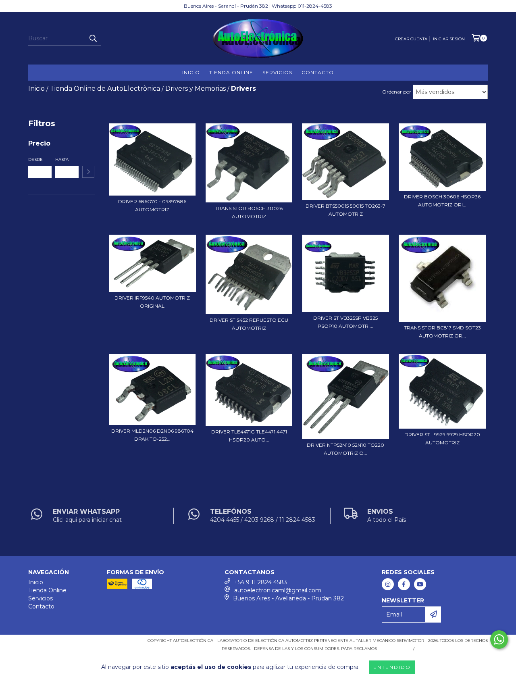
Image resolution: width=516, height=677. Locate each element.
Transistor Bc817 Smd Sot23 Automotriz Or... (442, 332)
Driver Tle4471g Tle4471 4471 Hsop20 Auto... (249, 436)
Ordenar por (396, 92)
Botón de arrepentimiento (453, 648)
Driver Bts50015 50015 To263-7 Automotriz (345, 210)
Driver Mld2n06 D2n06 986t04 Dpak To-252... (152, 435)
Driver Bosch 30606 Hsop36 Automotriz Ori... (442, 201)
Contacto (318, 72)
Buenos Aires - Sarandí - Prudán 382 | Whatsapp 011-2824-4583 (258, 6)
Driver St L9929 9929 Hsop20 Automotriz (442, 438)
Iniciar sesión (449, 39)
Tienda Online (231, 72)
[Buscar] (93, 38)
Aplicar (88, 172)
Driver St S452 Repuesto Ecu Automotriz (249, 324)
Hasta (62, 159)
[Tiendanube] (63, 643)
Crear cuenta (411, 39)
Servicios (277, 72)
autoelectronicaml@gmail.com (277, 590)
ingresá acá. (394, 648)
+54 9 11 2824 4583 (260, 582)
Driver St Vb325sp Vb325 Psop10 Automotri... (345, 322)
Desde (35, 159)
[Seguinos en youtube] (420, 584)
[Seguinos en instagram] (388, 584)
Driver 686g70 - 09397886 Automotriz (152, 205)
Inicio (191, 72)
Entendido (392, 667)
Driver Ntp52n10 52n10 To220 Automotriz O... (345, 449)
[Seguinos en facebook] (404, 584)
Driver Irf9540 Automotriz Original (152, 302)
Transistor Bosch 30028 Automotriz (249, 212)
